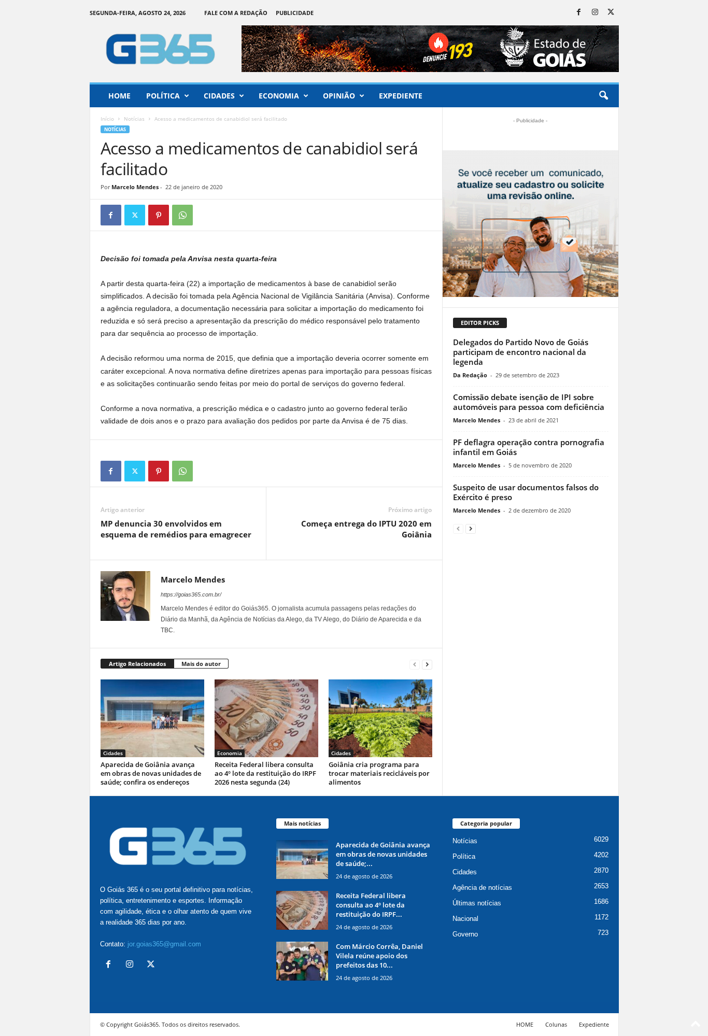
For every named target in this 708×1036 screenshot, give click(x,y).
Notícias (134, 118)
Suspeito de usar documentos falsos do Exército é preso (526, 492)
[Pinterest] (158, 215)
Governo (465, 934)
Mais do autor (201, 664)
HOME (524, 1024)
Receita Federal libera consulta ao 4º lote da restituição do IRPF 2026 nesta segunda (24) (265, 773)
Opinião (339, 96)
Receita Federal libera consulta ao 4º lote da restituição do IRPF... (371, 905)
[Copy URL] (206, 215)
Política (163, 96)
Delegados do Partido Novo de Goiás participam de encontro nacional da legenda (520, 352)
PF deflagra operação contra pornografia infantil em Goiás (528, 447)
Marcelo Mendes (135, 187)
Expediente (400, 96)
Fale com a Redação (235, 13)
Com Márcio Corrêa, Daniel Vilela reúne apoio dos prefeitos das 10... (379, 956)
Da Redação (470, 375)
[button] (603, 95)
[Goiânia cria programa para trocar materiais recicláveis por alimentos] (380, 718)
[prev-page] (414, 664)
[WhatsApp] (182, 215)
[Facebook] (579, 12)
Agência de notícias (482, 887)
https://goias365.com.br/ (191, 594)
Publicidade (295, 13)
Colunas (556, 1024)
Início (107, 118)
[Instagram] (595, 12)
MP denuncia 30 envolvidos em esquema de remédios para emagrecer (176, 529)
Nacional (465, 919)
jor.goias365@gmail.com (164, 944)
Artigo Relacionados (137, 664)
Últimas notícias (476, 903)
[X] (611, 12)
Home (119, 96)
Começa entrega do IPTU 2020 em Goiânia (366, 529)
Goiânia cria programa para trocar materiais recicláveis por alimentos (379, 773)
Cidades (219, 96)
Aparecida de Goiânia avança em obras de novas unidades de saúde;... (383, 854)
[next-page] (427, 664)
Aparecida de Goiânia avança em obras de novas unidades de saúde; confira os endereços (151, 773)
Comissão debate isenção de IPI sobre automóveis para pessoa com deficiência (528, 402)
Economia (279, 96)
